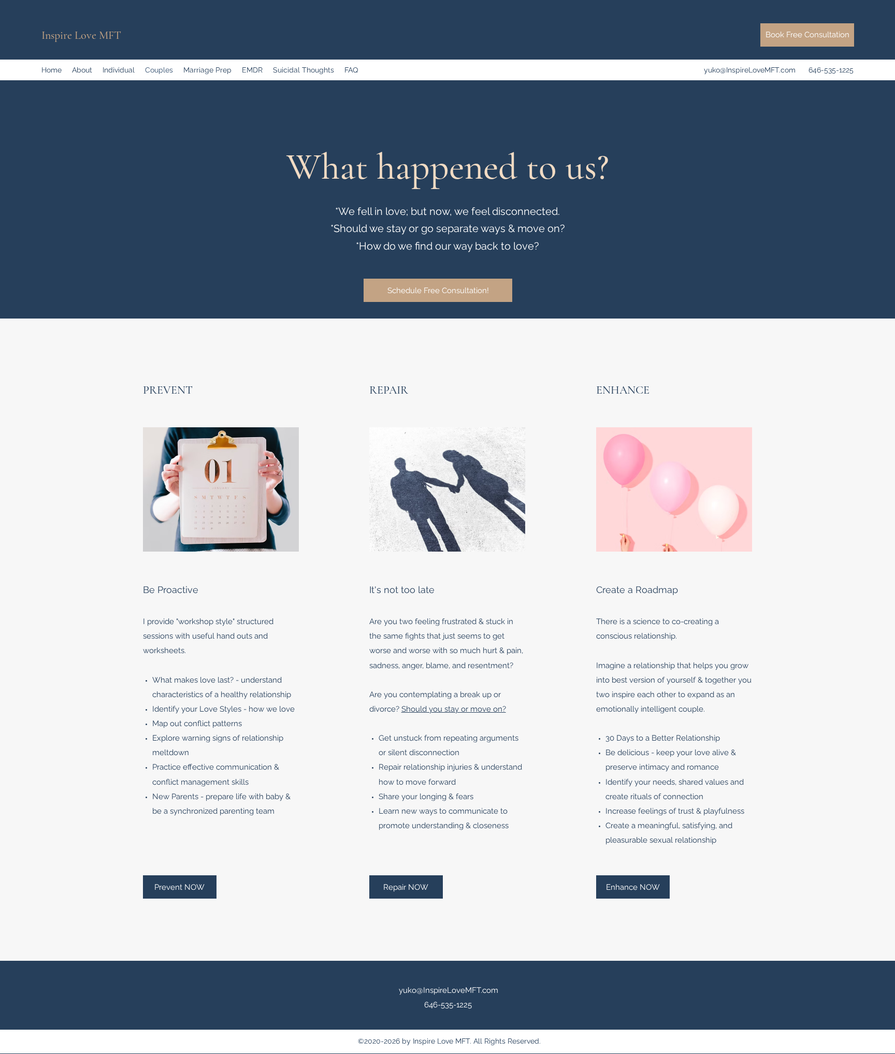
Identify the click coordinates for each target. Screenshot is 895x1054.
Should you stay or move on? (453, 709)
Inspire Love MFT (81, 35)
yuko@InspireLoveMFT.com (750, 70)
